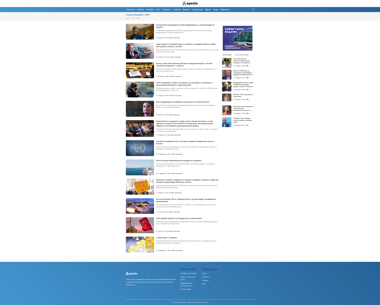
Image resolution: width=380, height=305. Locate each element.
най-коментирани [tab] (242, 55)
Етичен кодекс (185, 289)
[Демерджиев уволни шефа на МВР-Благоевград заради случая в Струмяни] (226, 86)
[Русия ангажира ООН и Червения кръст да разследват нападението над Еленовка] (140, 206)
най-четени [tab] (227, 55)
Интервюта (166, 9)
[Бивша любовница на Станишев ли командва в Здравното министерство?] (226, 75)
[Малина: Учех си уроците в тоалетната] (226, 97)
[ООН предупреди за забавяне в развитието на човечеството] (140, 109)
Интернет (186, 9)
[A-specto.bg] (190, 3)
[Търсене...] (253, 9)
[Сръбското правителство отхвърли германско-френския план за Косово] (140, 148)
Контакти (205, 277)
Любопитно (224, 9)
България (150, 9)
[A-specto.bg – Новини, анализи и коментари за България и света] (131, 275)
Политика (131, 9)
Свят (158, 9)
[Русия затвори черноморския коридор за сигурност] (140, 167)
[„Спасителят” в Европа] (140, 244)
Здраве (208, 9)
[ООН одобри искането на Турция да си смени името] (140, 225)
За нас (204, 273)
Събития (177, 9)
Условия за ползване (188, 273)
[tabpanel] (237, 93)
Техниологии (198, 9)
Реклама (205, 280)
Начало (128, 18)
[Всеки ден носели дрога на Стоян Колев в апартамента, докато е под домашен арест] (226, 110)
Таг (133, 18)
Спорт (215, 9)
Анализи (140, 9)
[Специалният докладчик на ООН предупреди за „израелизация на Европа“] (140, 32)
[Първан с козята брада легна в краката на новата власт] (226, 122)
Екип (204, 284)
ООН (137, 18)
